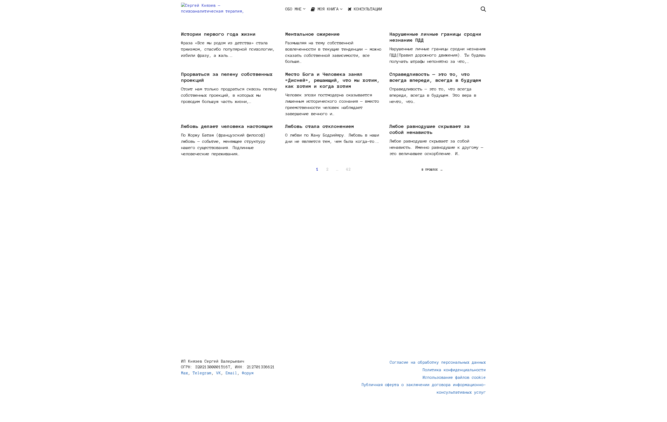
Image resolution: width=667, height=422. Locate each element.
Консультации (368, 9)
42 (348, 169)
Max (184, 373)
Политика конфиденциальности (454, 370)
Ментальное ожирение (312, 34)
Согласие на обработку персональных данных (438, 362)
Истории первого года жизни (218, 34)
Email (231, 373)
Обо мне (293, 9)
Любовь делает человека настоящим (227, 126)
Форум (248, 373)
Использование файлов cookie (454, 377)
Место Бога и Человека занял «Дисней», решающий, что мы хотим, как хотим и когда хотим (332, 80)
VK (218, 373)
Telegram (202, 373)
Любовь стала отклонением (319, 126)
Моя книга (328, 9)
